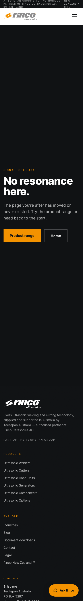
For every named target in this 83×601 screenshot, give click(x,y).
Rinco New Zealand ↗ (19, 562)
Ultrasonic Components (20, 493)
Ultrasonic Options (17, 500)
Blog (7, 532)
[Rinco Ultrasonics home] (20, 16)
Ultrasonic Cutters (16, 470)
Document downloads (19, 540)
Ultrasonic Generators (19, 485)
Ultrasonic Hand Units (19, 478)
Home (56, 236)
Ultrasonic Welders (17, 463)
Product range (22, 235)
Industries (11, 525)
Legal (8, 555)
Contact (9, 547)
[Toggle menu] (74, 16)
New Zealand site (71, 4)
